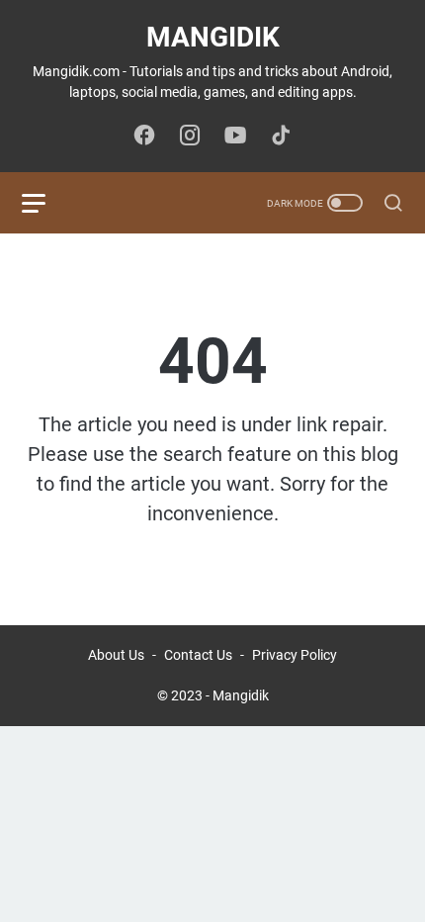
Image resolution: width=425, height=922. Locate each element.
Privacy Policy (294, 655)
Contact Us (198, 655)
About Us (116, 655)
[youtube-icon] (235, 136)
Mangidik (213, 37)
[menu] (45, 203)
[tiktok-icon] (281, 136)
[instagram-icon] (190, 136)
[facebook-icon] (144, 136)
